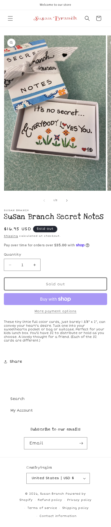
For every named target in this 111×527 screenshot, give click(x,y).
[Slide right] (67, 200)
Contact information (57, 516)
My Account (21, 410)
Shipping (11, 235)
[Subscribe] (81, 443)
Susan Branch (52, 493)
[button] (10, 18)
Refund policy (50, 500)
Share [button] (16, 361)
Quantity (12, 255)
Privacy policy (79, 500)
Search (17, 399)
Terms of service (42, 508)
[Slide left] (44, 200)
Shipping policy (75, 508)
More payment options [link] (56, 311)
